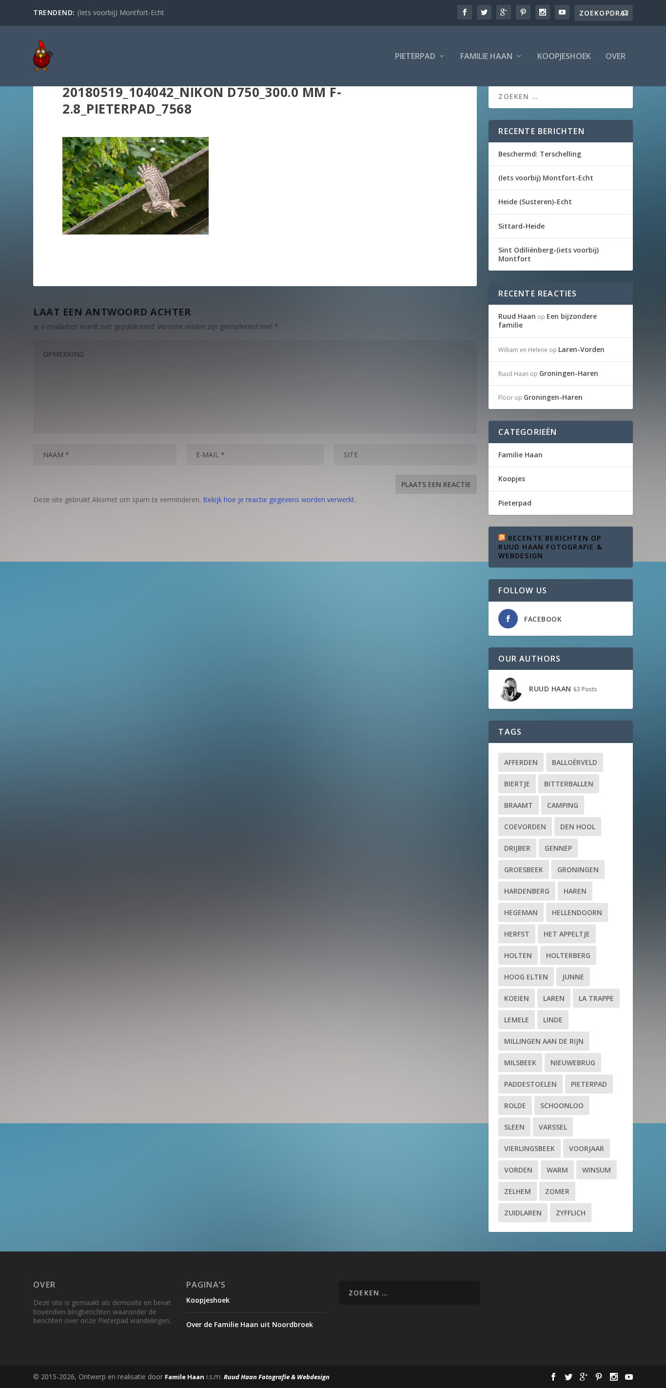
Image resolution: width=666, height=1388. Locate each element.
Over (616, 56)
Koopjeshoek (564, 56)
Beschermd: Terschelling (539, 153)
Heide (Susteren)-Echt (535, 201)
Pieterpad (415, 56)
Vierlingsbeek (529, 1148)
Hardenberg (526, 891)
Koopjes (511, 478)
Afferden (521, 762)
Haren (575, 891)
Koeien (516, 998)
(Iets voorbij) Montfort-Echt (121, 12)
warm (557, 1169)
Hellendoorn (577, 912)
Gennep (558, 848)
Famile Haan (184, 1376)
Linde (553, 1019)
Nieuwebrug (572, 1062)
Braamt (518, 805)
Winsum (596, 1169)
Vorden (518, 1169)
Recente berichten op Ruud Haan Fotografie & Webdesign (550, 546)
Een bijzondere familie (547, 321)
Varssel (553, 1127)
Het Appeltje (567, 933)
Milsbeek (520, 1062)
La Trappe (596, 998)
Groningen (578, 869)
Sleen (514, 1127)
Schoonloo (562, 1105)
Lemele (516, 1019)
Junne (573, 976)
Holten (518, 955)
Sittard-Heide (521, 226)
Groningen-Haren (568, 373)
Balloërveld (574, 762)
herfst (516, 933)
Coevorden (525, 826)
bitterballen (568, 783)
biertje (517, 783)
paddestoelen (530, 1084)
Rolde (515, 1105)
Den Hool (577, 826)
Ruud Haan (517, 316)
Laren (554, 998)
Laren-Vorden (581, 349)
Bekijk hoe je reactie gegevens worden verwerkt (278, 499)
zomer (557, 1191)
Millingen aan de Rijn (544, 1041)
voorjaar (586, 1148)
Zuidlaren (523, 1212)
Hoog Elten (526, 976)
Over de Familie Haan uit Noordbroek (249, 1324)
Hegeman (521, 912)
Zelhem (517, 1191)
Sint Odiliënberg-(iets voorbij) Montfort (548, 254)
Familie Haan (486, 56)
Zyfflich (571, 1212)
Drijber (517, 848)
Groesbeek (523, 869)
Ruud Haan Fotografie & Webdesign (277, 1376)
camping (562, 805)
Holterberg (568, 955)
